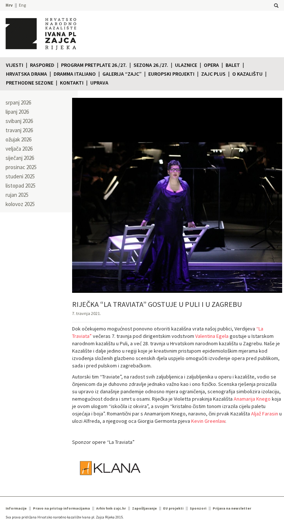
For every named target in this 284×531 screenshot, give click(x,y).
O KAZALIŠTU (247, 74)
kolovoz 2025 (20, 204)
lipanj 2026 (17, 111)
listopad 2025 (21, 185)
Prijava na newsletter (232, 508)
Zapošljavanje (144, 508)
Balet (233, 65)
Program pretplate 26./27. (94, 65)
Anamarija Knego (252, 398)
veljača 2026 (19, 148)
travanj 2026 (19, 130)
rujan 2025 (17, 194)
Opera (211, 65)
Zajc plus (213, 74)
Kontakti (72, 82)
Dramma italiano (75, 74)
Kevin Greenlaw (208, 421)
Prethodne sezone (29, 82)
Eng (22, 5)
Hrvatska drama (26, 74)
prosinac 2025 (21, 167)
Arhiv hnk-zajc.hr (111, 508)
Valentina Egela (212, 336)
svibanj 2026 (19, 120)
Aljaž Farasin (264, 413)
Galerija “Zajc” (122, 74)
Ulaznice (186, 65)
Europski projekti (171, 74)
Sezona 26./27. (150, 65)
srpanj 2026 (18, 102)
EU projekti (173, 508)
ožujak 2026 (18, 139)
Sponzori (198, 508)
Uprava (99, 82)
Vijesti (14, 65)
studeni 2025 (20, 176)
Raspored (42, 65)
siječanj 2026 (20, 157)
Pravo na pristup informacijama (61, 508)
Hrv (9, 5)
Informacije (16, 508)
